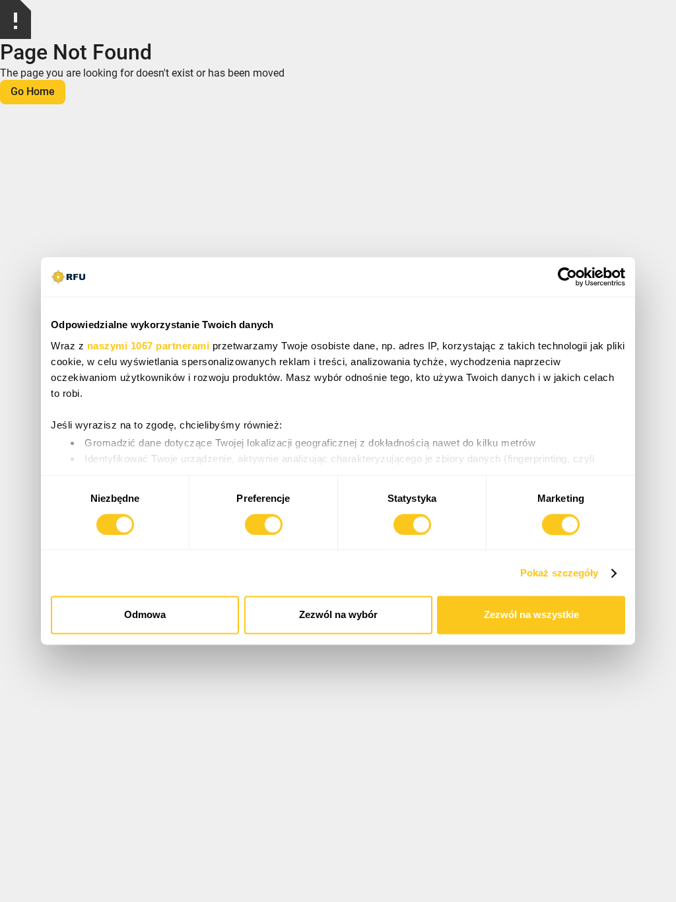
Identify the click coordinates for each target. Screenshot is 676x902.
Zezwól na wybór (338, 615)
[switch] (264, 524)
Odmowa (145, 615)
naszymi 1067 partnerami (148, 345)
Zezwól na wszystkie (531, 615)
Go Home (33, 91)
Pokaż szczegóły (559, 572)
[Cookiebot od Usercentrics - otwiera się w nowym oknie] (567, 277)
